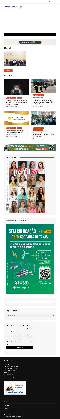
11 (11, 335)
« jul (7, 351)
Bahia (7, 97)
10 (7, 335)
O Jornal (6, 401)
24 (7, 341)
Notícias (19, 97)
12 (15, 335)
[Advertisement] (30, 21)
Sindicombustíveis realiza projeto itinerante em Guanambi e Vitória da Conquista (43, 134)
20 (19, 338)
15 (27, 335)
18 (11, 338)
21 (23, 338)
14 (23, 335)
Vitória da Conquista (37, 97)
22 (27, 338)
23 (31, 338)
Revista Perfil (7, 405)
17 (7, 338)
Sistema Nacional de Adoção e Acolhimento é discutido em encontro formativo (15, 132)
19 (15, 338)
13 (19, 335)
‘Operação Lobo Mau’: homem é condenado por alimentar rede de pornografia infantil (16, 102)
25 (11, 341)
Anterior (9, 70)
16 (31, 335)
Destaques (13, 97)
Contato (6, 408)
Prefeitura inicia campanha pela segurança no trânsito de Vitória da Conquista (43, 102)
